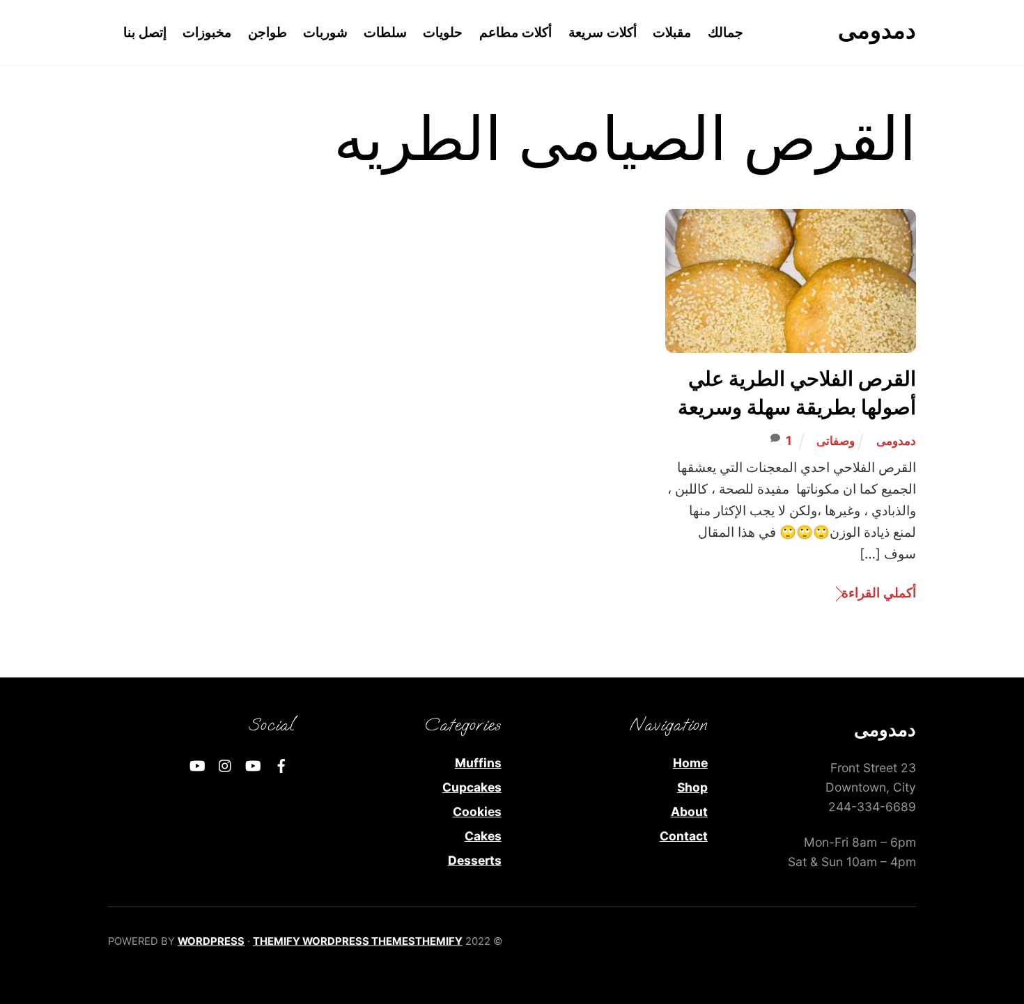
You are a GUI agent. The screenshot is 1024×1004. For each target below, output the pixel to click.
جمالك (725, 32)
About (689, 811)
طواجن (267, 32)
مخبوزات (207, 32)
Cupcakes (472, 787)
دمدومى (896, 440)
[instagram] (226, 764)
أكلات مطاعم (515, 32)
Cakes (483, 836)
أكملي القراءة (878, 592)
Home (690, 762)
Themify (439, 941)
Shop (692, 787)
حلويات (443, 32)
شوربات (325, 32)
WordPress (211, 941)
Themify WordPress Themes (334, 941)
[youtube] (253, 764)
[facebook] (281, 764)
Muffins (478, 762)
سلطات (385, 32)
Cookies (477, 811)
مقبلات (672, 32)
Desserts (475, 860)
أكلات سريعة (602, 32)
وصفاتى (835, 440)
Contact (684, 836)
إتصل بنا (145, 32)
